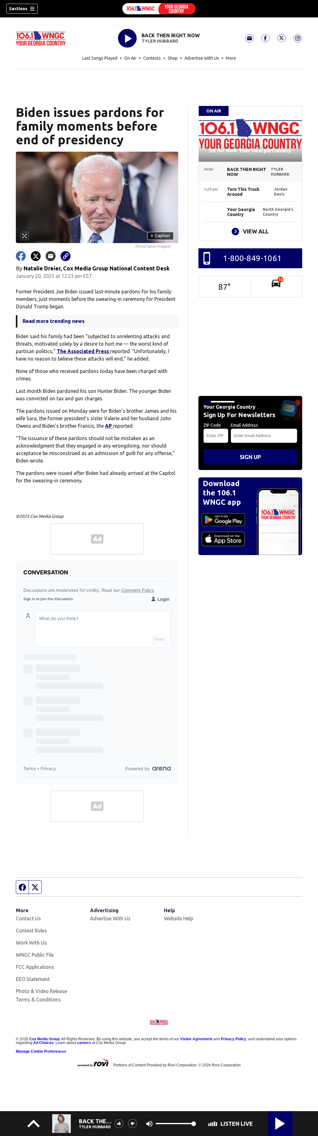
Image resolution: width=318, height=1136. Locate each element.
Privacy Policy (233, 1039)
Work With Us (31, 942)
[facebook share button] (21, 256)
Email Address (244, 425)
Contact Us (28, 918)
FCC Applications (35, 967)
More (231, 58)
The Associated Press (83, 351)
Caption (160, 235)
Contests (152, 58)
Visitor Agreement (196, 1039)
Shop (173, 58)
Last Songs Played (99, 58)
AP (109, 426)
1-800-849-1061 (252, 258)
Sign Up (250, 457)
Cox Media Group (44, 1039)
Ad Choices (43, 1043)
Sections (18, 8)
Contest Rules (31, 930)
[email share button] (51, 256)
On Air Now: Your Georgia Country (250, 150)
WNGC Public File (35, 955)
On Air (130, 58)
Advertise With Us (201, 58)
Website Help (178, 918)
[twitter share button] (36, 256)
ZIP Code (212, 425)
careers (84, 1043)
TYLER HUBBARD (160, 41)
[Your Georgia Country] (159, 8)
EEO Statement (33, 979)
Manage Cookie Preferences (41, 1051)
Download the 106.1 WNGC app (222, 492)
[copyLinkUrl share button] (65, 256)
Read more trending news (53, 321)
